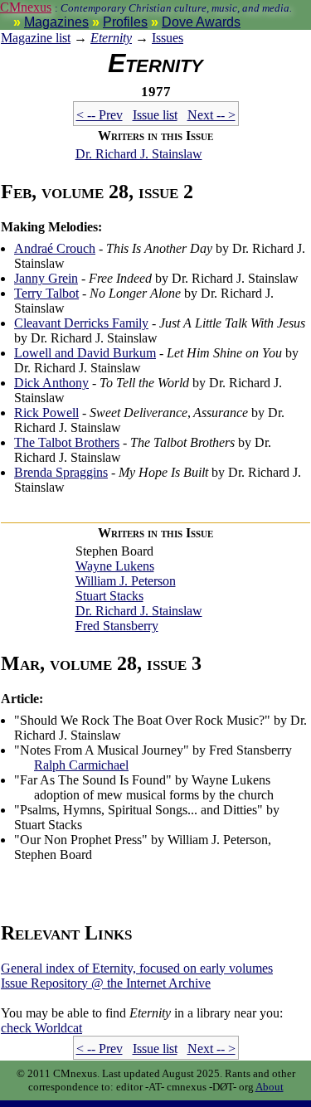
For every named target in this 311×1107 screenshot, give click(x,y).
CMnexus (25, 7)
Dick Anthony (51, 383)
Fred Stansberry (116, 626)
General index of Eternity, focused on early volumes (137, 968)
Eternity (111, 38)
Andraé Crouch (54, 248)
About (269, 1086)
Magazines (56, 22)
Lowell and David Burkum (85, 353)
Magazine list (35, 38)
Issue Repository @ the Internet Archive (106, 983)
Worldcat (41, 1028)
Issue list (155, 115)
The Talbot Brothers (66, 442)
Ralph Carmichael (81, 765)
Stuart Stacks (109, 596)
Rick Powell (46, 412)
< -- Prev (99, 115)
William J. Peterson (125, 581)
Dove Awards (201, 22)
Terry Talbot (46, 293)
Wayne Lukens (114, 566)
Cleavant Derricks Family (81, 323)
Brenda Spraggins (61, 472)
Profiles (125, 22)
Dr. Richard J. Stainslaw (138, 154)
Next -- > (211, 115)
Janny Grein (46, 278)
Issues (167, 38)
